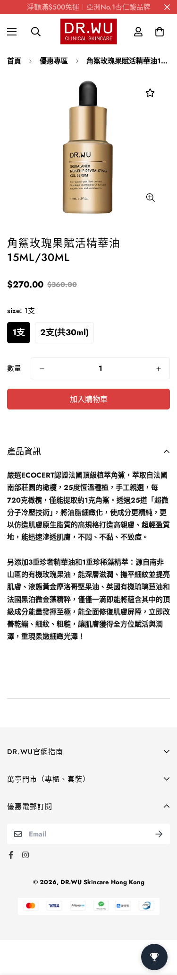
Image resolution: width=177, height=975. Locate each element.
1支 (18, 332)
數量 (14, 368)
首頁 (14, 61)
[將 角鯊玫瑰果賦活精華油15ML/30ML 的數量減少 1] (42, 369)
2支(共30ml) (64, 332)
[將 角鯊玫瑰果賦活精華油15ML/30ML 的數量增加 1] (158, 369)
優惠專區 (54, 61)
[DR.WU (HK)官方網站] (88, 31)
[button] (159, 31)
